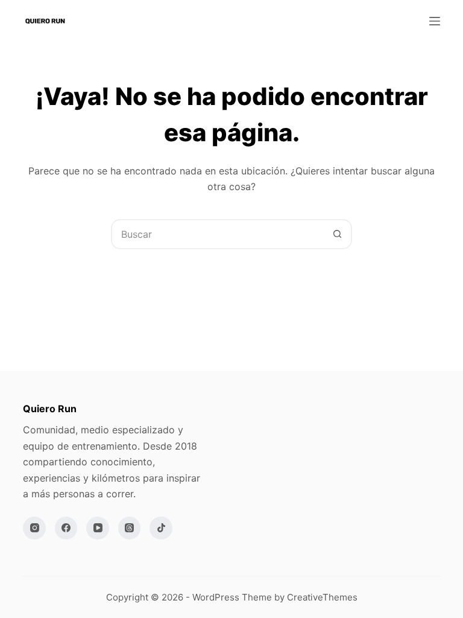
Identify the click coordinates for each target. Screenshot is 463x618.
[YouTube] (97, 528)
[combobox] (217, 234)
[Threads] (129, 528)
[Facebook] (66, 528)
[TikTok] (161, 528)
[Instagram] (34, 528)
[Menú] (434, 21)
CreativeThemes (322, 597)
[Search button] (337, 234)
